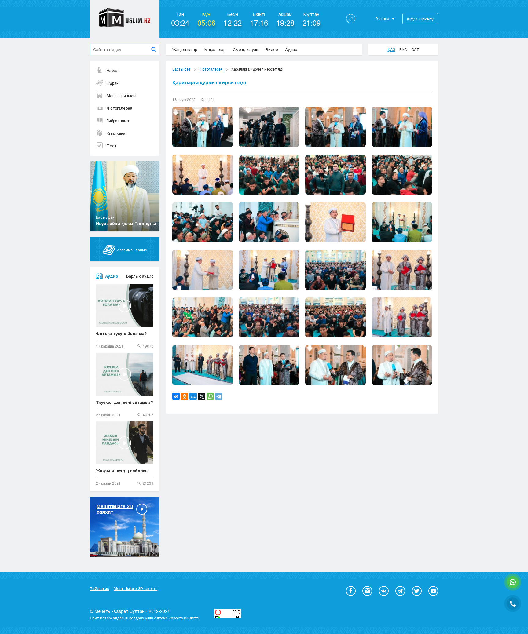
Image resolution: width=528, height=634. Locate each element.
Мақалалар (215, 49)
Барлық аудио (139, 276)
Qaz (415, 49)
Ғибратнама (118, 120)
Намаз (113, 70)
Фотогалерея (119, 108)
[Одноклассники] (184, 396)
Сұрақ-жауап (245, 49)
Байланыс (99, 588)
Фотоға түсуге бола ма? (121, 333)
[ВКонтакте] (176, 396)
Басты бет (181, 69)
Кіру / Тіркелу (420, 18)
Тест (112, 145)
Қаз (391, 49)
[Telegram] (218, 396)
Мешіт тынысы (121, 95)
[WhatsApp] (210, 396)
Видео (272, 49)
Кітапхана (116, 133)
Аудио (291, 49)
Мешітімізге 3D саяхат (135, 588)
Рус (403, 49)
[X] (201, 396)
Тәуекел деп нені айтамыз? (124, 402)
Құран (113, 83)
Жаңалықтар (184, 49)
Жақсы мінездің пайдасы (122, 470)
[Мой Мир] (193, 396)
